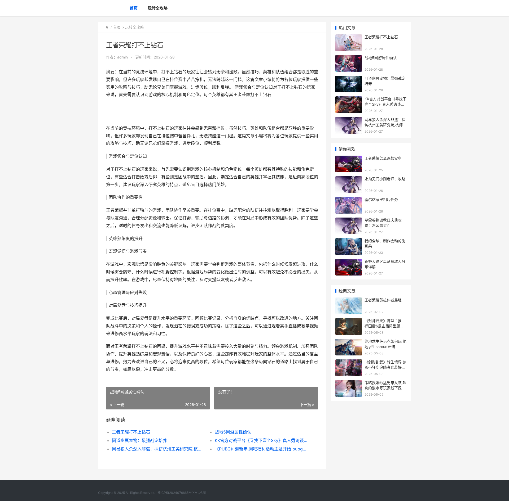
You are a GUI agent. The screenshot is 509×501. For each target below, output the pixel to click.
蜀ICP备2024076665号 (174, 493)
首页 (134, 8)
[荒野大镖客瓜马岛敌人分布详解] (348, 262)
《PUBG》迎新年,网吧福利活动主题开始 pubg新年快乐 (261, 449)
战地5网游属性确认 (233, 432)
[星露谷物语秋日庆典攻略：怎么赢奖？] (348, 221)
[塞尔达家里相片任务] (348, 200)
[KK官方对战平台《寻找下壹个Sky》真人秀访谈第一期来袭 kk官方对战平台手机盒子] (348, 99)
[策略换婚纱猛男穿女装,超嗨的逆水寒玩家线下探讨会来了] (348, 383)
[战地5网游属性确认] (348, 58)
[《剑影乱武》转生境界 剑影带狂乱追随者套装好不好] (348, 362)
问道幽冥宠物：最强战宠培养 (139, 440)
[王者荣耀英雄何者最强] (348, 301)
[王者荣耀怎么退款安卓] (348, 159)
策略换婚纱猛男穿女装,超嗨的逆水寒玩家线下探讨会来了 (385, 387)
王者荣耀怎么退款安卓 (383, 158)
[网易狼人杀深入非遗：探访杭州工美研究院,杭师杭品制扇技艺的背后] (348, 120)
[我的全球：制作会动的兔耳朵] (348, 241)
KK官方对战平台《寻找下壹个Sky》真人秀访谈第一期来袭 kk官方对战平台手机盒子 (261, 440)
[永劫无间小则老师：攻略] (348, 179)
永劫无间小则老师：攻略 (385, 179)
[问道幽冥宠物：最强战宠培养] (348, 79)
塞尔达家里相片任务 (381, 199)
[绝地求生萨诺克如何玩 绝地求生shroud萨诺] (348, 342)
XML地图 (199, 493)
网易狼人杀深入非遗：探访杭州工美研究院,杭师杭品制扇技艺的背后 (158, 449)
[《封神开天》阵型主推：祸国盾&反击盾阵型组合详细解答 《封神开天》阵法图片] (348, 321)
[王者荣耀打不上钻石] (348, 37)
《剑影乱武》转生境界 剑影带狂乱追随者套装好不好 (385, 367)
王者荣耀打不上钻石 (131, 432)
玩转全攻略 (158, 8)
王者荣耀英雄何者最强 (383, 300)
